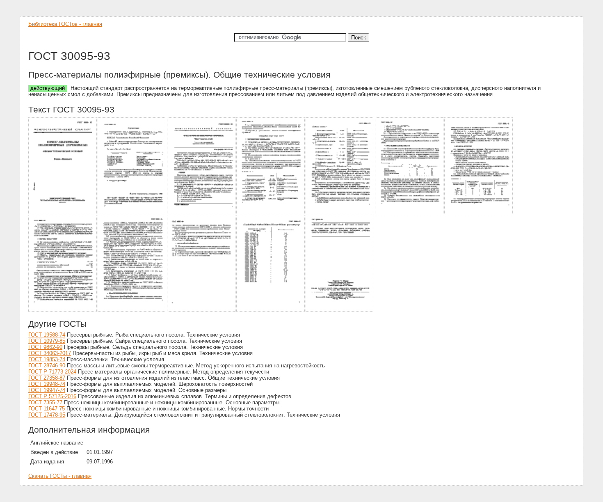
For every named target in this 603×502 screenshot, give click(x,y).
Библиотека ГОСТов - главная (65, 24)
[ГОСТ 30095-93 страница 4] (271, 213)
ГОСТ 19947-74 (46, 390)
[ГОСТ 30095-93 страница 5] (340, 213)
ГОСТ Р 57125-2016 (52, 396)
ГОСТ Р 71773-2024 (52, 372)
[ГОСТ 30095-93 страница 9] (132, 310)
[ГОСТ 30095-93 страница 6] (409, 213)
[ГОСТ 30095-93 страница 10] (201, 310)
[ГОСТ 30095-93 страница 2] (132, 213)
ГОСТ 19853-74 (46, 359)
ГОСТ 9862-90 (45, 347)
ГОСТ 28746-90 (46, 365)
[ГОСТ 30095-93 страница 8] (63, 310)
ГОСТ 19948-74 (46, 384)
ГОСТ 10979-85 (46, 341)
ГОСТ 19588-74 (46, 335)
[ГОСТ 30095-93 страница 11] (271, 310)
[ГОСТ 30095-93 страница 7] (479, 213)
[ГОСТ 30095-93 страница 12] (340, 310)
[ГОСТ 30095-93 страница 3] (201, 213)
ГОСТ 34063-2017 (49, 353)
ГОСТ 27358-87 (46, 378)
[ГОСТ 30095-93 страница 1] (63, 213)
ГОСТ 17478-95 (46, 415)
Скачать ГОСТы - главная (59, 476)
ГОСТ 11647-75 (46, 409)
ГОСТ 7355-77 (45, 402)
